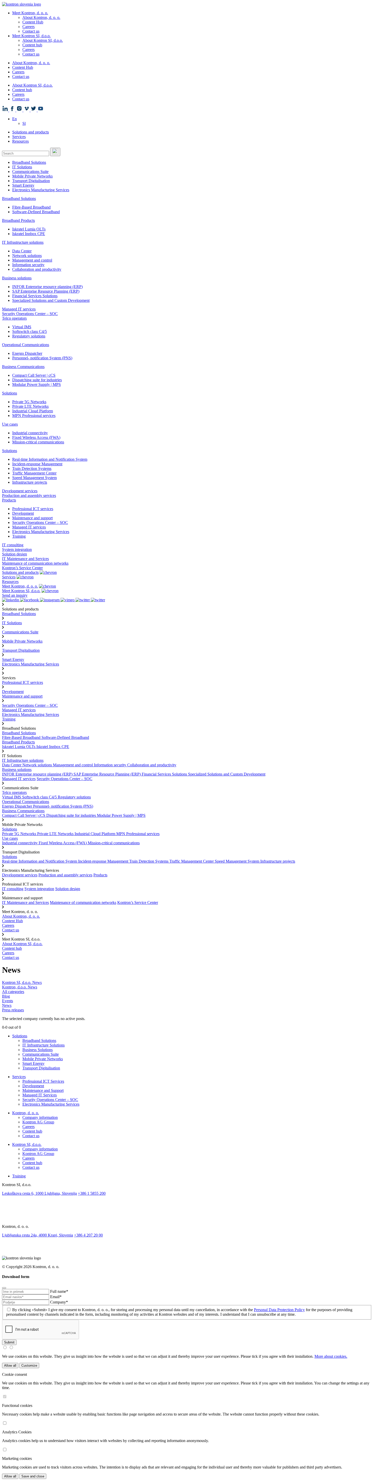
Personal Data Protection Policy (279, 1310)
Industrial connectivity (30, 433)
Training (19, 536)
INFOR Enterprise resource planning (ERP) (47, 286)
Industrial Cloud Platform (32, 411)
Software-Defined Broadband (36, 212)
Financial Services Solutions (34, 296)
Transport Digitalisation (31, 181)
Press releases (13, 1010)
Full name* (59, 1291)
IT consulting (12, 545)
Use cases (10, 424)
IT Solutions (22, 167)
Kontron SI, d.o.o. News (22, 982)
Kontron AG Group (38, 1122)
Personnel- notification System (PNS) (42, 358)
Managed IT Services (39, 1095)
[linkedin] (187, 1199)
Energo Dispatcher (27, 353)
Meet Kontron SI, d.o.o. (31, 36)
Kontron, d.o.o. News (19, 987)
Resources (20, 141)
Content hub (32, 45)
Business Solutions (37, 1050)
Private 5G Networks (29, 402)
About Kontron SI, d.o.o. (42, 40)
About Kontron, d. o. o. (41, 17)
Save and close (32, 1476)
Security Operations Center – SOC (30, 313)
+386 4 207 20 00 (88, 1235)
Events (7, 1001)
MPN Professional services (33, 415)
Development (23, 513)
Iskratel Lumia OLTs (29, 229)
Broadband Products (18, 220)
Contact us (30, 31)
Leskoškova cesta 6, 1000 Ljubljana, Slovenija (39, 1193)
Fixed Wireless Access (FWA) (36, 437)
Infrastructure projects (29, 482)
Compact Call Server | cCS (33, 375)
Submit (9, 1342)
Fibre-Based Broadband (31, 207)
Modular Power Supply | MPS (36, 384)
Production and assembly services (29, 495)
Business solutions (17, 278)
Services (19, 136)
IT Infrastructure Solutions (43, 1045)
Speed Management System (34, 477)
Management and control (32, 260)
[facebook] (187, 1205)
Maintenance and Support (43, 1090)
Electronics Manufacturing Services (40, 190)
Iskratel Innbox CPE (28, 234)
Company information (40, 1117)
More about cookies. (330, 1356)
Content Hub (32, 22)
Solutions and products (30, 132)
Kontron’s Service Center (22, 568)
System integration (17, 549)
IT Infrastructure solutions (23, 242)
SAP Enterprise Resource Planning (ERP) (45, 291)
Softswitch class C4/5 (29, 331)
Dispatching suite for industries (37, 380)
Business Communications (23, 366)
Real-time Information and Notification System (49, 459)
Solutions (9, 393)
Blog (6, 996)
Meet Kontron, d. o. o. (30, 13)
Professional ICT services (32, 509)
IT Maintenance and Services (25, 558)
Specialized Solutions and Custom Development (51, 300)
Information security (28, 265)
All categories (13, 991)
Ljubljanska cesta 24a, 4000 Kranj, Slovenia (37, 1235)
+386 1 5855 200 (92, 1193)
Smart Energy (23, 185)
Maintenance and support (32, 518)
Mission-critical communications (38, 442)
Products (9, 500)
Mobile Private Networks (32, 176)
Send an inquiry (14, 595)
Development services (19, 491)
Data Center (22, 251)
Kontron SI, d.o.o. (26, 1144)
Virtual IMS (21, 327)
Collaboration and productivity (36, 269)
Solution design (14, 554)
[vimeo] (187, 1217)
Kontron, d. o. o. (25, 1113)
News (6, 1005)
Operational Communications (25, 345)
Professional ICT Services (43, 1081)
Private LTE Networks (30, 406)
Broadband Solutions (29, 162)
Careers (28, 26)
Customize (29, 1365)
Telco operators (14, 318)
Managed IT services (19, 309)
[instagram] (187, 1211)
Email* (56, 1297)
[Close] (4, 1288)
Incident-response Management (37, 464)
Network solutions (27, 255)
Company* (59, 1302)
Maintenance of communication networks (35, 563)
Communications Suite (30, 171)
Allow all (10, 1365)
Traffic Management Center (34, 473)
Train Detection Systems (31, 468)
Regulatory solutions (28, 336)
